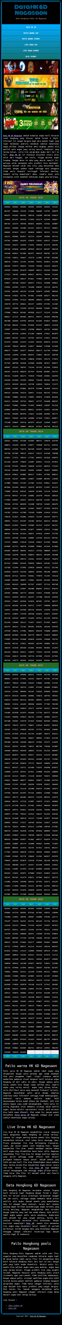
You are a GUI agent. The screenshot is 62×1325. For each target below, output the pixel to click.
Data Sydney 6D (15, 1305)
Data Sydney (30, 56)
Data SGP (12, 1308)
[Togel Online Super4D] (31, 109)
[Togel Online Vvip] (31, 81)
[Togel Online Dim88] (31, 95)
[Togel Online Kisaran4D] (31, 123)
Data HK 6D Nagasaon (12, 136)
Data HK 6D (31, 27)
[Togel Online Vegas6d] (31, 188)
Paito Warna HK (22, 1115)
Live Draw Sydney (31, 51)
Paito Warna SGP (30, 33)
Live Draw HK (36, 1168)
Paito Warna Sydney (31, 39)
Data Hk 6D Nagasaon (38, 1316)
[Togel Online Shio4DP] (31, 67)
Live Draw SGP (30, 45)
